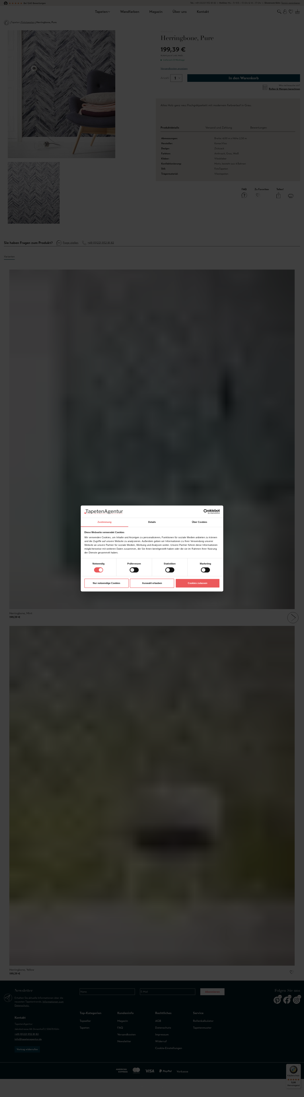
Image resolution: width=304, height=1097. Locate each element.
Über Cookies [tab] (199, 522)
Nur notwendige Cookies (106, 583)
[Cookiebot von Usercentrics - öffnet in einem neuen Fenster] (206, 511)
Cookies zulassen (197, 583)
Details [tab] (152, 522)
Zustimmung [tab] (105, 522)
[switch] (134, 570)
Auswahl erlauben (152, 583)
